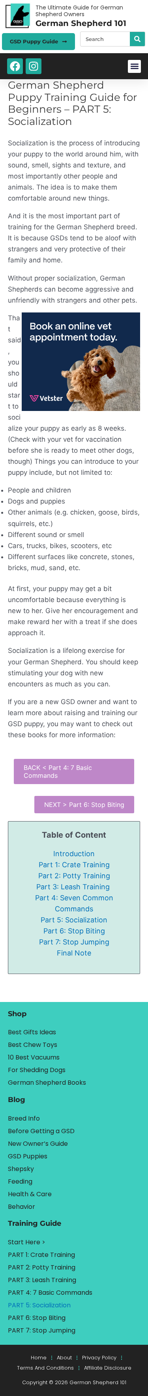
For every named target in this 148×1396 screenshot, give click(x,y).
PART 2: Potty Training (41, 1267)
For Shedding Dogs (37, 1069)
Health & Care (30, 1194)
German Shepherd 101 (81, 23)
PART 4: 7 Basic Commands (50, 1292)
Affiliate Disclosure (107, 1368)
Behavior (21, 1206)
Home (39, 1357)
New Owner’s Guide (38, 1143)
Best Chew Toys (32, 1044)
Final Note (74, 953)
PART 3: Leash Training (42, 1279)
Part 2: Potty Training (74, 876)
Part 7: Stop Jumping (74, 942)
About (64, 1357)
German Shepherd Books (47, 1082)
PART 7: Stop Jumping (41, 1330)
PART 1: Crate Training (41, 1254)
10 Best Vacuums (34, 1057)
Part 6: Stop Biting (74, 931)
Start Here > (26, 1242)
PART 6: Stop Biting (37, 1317)
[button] (134, 66)
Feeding (20, 1181)
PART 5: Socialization (39, 1305)
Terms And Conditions (45, 1368)
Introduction (74, 853)
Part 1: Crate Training (74, 865)
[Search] (137, 39)
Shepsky (21, 1168)
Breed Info (24, 1118)
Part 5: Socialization (74, 920)
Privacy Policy (99, 1357)
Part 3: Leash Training (74, 887)
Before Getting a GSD (41, 1131)
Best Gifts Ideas (32, 1032)
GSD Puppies (27, 1156)
